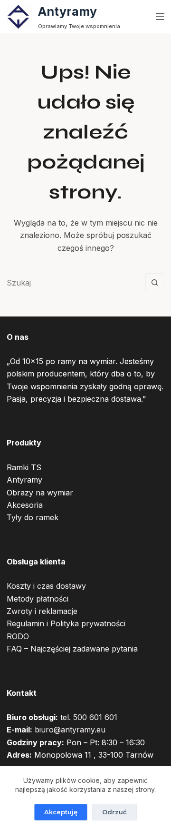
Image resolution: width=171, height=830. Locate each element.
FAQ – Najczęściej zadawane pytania (72, 648)
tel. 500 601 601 (88, 717)
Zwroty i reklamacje (42, 611)
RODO (18, 636)
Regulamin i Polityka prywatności (66, 623)
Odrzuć (114, 812)
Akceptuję (60, 812)
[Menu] (160, 16)
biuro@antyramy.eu (70, 729)
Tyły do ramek (32, 517)
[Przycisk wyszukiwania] (154, 282)
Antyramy (67, 11)
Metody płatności (37, 598)
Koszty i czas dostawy (46, 586)
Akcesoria (25, 505)
